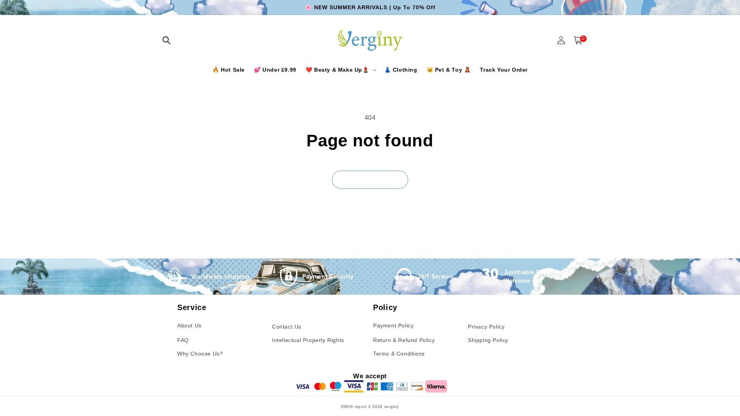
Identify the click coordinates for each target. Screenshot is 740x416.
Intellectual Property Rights (308, 340)
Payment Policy (393, 325)
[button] (166, 40)
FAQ (183, 340)
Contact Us (286, 327)
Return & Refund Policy (404, 340)
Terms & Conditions (399, 354)
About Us (189, 325)
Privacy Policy (486, 327)
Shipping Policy (488, 340)
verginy (391, 406)
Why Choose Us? (200, 354)
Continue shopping (370, 179)
